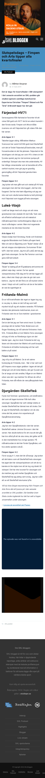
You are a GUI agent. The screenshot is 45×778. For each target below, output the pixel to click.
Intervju (22, 716)
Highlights (22, 727)
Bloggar (22, 732)
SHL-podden (8, 624)
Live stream (22, 738)
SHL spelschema (22, 743)
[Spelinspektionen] (8, 705)
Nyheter (22, 755)
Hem (3, 65)
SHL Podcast (11, 65)
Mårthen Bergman (19, 84)
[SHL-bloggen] (15, 40)
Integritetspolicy (22, 749)
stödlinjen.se (25, 694)
